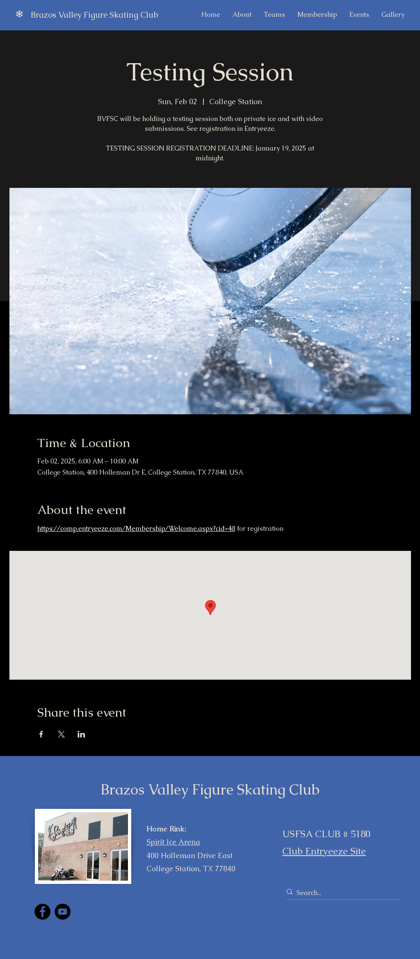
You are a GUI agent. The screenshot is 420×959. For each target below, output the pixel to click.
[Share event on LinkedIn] (81, 734)
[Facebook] (42, 912)
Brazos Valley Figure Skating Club (94, 14)
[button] (359, 15)
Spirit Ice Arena (173, 842)
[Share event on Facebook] (41, 734)
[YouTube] (63, 912)
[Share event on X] (61, 734)
